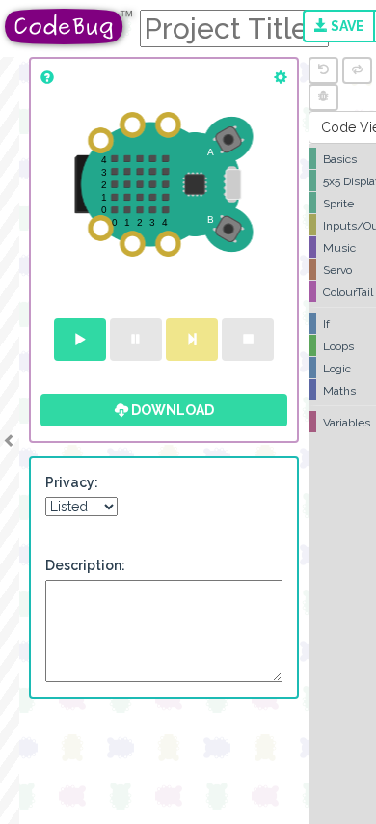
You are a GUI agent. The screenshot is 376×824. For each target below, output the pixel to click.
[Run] (80, 339)
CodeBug (69, 26)
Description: (85, 565)
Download (171, 410)
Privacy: (71, 482)
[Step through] (192, 339)
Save (346, 26)
